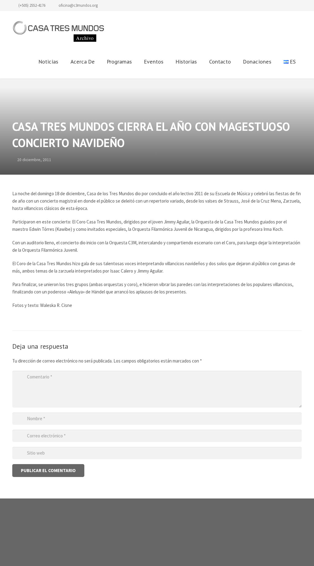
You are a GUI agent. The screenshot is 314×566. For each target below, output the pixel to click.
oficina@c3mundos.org (78, 5)
